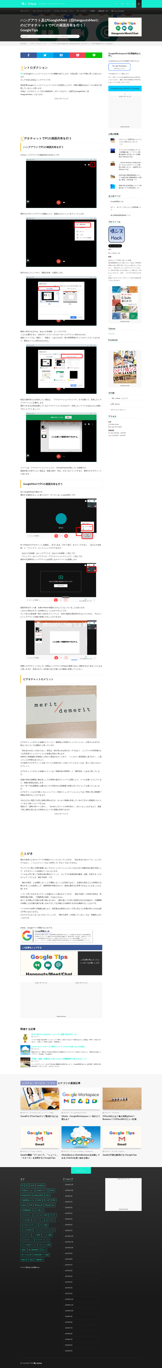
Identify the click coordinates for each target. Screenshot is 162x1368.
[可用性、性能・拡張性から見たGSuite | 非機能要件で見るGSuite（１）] (25, 1062)
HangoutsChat (26, 1195)
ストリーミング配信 (47, 1112)
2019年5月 (69, 1276)
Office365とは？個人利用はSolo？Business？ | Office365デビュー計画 (120, 1117)
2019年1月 (69, 1293)
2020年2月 (69, 1225)
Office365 (116, 1112)
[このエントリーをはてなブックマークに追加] (61, 55)
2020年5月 (69, 1213)
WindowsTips (49, 1205)
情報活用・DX (103, 11)
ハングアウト (73, 36)
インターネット (27, 1215)
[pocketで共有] (78, 55)
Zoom (38, 1112)
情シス (43, 1250)
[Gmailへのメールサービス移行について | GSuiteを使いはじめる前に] (25, 1050)
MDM (39, 1200)
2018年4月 (69, 1345)
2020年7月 (69, 1202)
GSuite (74, 1151)
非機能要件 (39, 1260)
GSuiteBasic (80, 1151)
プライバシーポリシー (118, 410)
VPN (30, 1205)
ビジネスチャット (27, 1240)
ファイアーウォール (42, 1240)
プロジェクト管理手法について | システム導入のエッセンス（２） (130, 141)
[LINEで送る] (94, 55)
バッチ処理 (36, 1235)
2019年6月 (69, 1270)
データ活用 (43, 1225)
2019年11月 (69, 1242)
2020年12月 (69, 1184)
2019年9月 (69, 1253)
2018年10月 (69, 1311)
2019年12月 (69, 1236)
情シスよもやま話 (117, 11)
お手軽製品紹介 (27, 1210)
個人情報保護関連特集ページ (121, 215)
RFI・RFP (47, 1200)
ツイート (111, 334)
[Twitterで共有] (45, 55)
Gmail (33, 1151)
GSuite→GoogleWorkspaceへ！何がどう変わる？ (80, 1117)
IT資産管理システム (28, 1200)
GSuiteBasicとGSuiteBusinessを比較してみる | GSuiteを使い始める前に (80, 1156)
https (47, 1195)
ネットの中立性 (27, 1230)
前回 (22, 74)
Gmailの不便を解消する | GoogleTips (120, 1155)
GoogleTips (56, 36)
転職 (31, 1260)
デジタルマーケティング (29, 1225)
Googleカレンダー (28, 1190)
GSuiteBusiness (89, 1151)
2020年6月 (69, 1207)
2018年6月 (69, 1333)
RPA (54, 1200)
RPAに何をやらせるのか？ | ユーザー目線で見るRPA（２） (54, 1034)
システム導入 (26, 1220)
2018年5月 (69, 1339)
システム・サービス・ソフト (63, 11)
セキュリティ (25, 11)
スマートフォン (38, 1220)
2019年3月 (69, 1282)
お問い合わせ (115, 404)
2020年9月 (69, 1196)
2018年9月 (69, 1316)
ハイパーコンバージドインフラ (44, 1230)
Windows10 (39, 1205)
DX (27, 1185)
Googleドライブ (41, 1190)
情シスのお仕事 (27, 1255)
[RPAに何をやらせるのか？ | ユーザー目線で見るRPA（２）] (25, 1038)
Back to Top (81, 1171)
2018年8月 (69, 1322)
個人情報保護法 (34, 1250)
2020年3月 (69, 1219)
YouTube (34, 1112)
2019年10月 (69, 1248)
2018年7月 (69, 1328)
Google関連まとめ (117, 201)
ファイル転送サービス (29, 1245)
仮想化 (24, 1250)
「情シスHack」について (119, 398)
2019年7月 (69, 1265)
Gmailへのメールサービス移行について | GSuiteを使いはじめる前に (58, 1046)
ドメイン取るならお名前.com (29, 1267)
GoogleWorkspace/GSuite (79, 1112)
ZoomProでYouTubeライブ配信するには (39, 1116)
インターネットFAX (40, 1215)
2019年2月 (69, 1288)
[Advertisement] (61, 115)
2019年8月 (69, 1259)
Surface (24, 1205)
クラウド (52, 1215)
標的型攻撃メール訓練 (41, 1255)
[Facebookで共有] (28, 55)
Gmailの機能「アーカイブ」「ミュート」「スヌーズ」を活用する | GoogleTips (39, 1156)
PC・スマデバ (82, 11)
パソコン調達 (47, 1235)
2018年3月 (69, 1351)
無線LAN (24, 1260)
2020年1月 (69, 1230)
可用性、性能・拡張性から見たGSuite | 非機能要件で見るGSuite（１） (59, 1059)
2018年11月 (69, 1305)
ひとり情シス (38, 1210)
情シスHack (38, 1363)
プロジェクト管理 (44, 1245)
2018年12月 (69, 1299)
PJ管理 (92, 11)
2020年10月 (69, 1190)
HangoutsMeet (64, 36)
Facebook (113, 340)
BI (22, 1185)
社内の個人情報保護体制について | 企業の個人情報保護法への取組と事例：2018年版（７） (130, 177)
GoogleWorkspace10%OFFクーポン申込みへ (125, 89)
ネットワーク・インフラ (41, 11)
